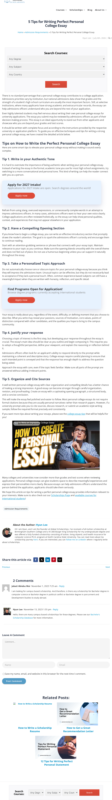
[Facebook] (36, 560)
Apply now (21, 195)
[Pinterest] (54, 560)
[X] (42, 560)
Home (20, 32)
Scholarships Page (60, 495)
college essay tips (76, 413)
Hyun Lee (86, 38)
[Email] (60, 560)
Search (56, 84)
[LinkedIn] (48, 560)
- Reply (61, 586)
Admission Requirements (36, 32)
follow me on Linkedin (76, 539)
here (35, 539)
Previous (6, 567)
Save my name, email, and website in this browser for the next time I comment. (45, 673)
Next (108, 567)
